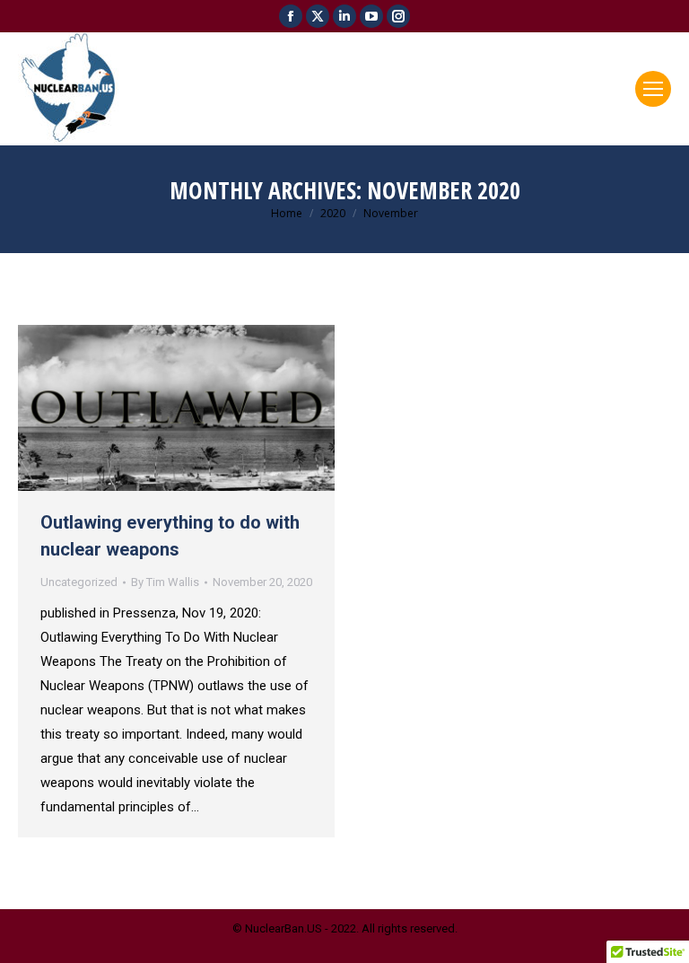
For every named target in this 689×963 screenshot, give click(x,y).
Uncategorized (79, 582)
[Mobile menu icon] (653, 89)
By (165, 582)
